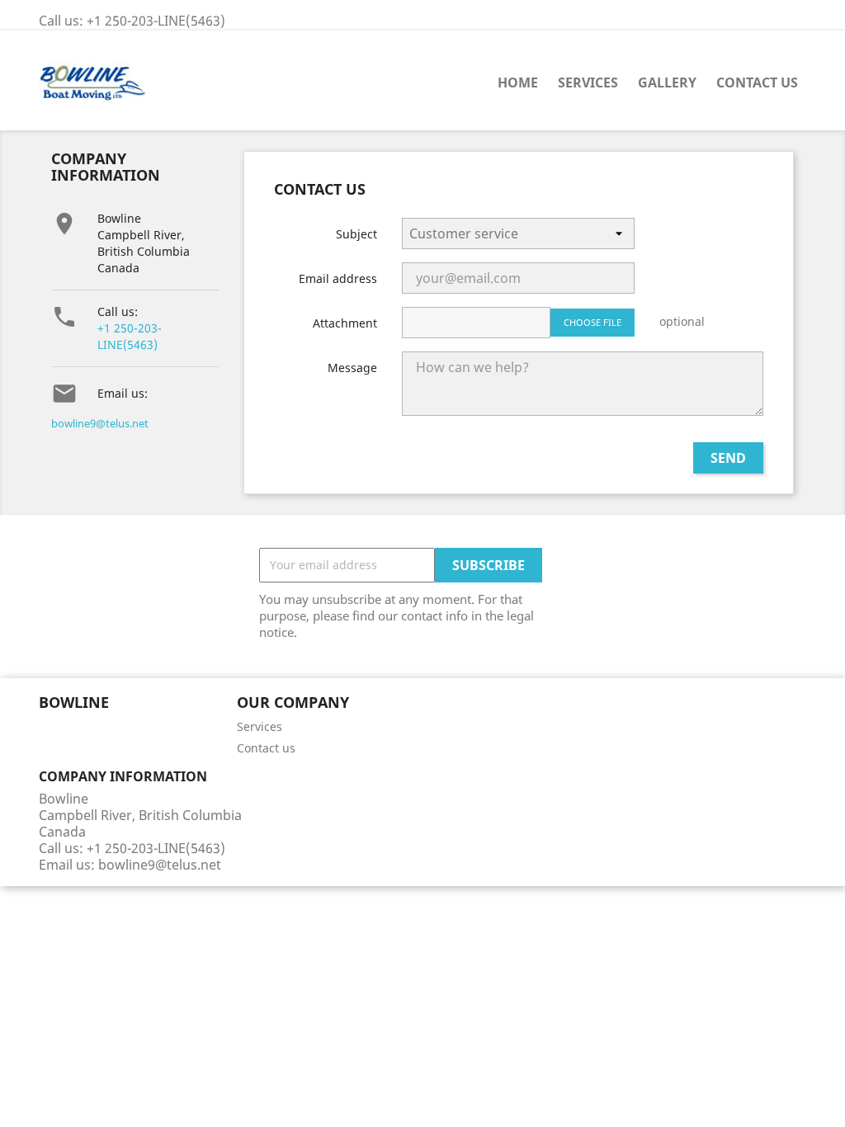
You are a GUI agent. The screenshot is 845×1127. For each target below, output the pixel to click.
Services (588, 82)
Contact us (266, 748)
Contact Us (757, 82)
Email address (338, 278)
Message (352, 367)
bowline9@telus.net (100, 423)
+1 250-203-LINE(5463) (129, 336)
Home (518, 82)
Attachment (345, 323)
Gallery (667, 82)
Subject (356, 234)
